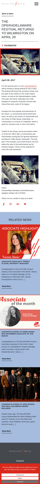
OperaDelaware (31, 86)
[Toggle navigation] (37, 3)
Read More (6, 286)
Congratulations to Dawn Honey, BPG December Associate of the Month (18, 334)
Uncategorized (10, 45)
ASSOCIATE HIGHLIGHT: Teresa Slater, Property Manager (16, 263)
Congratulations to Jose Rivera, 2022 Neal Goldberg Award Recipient (18, 406)
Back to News (7, 14)
